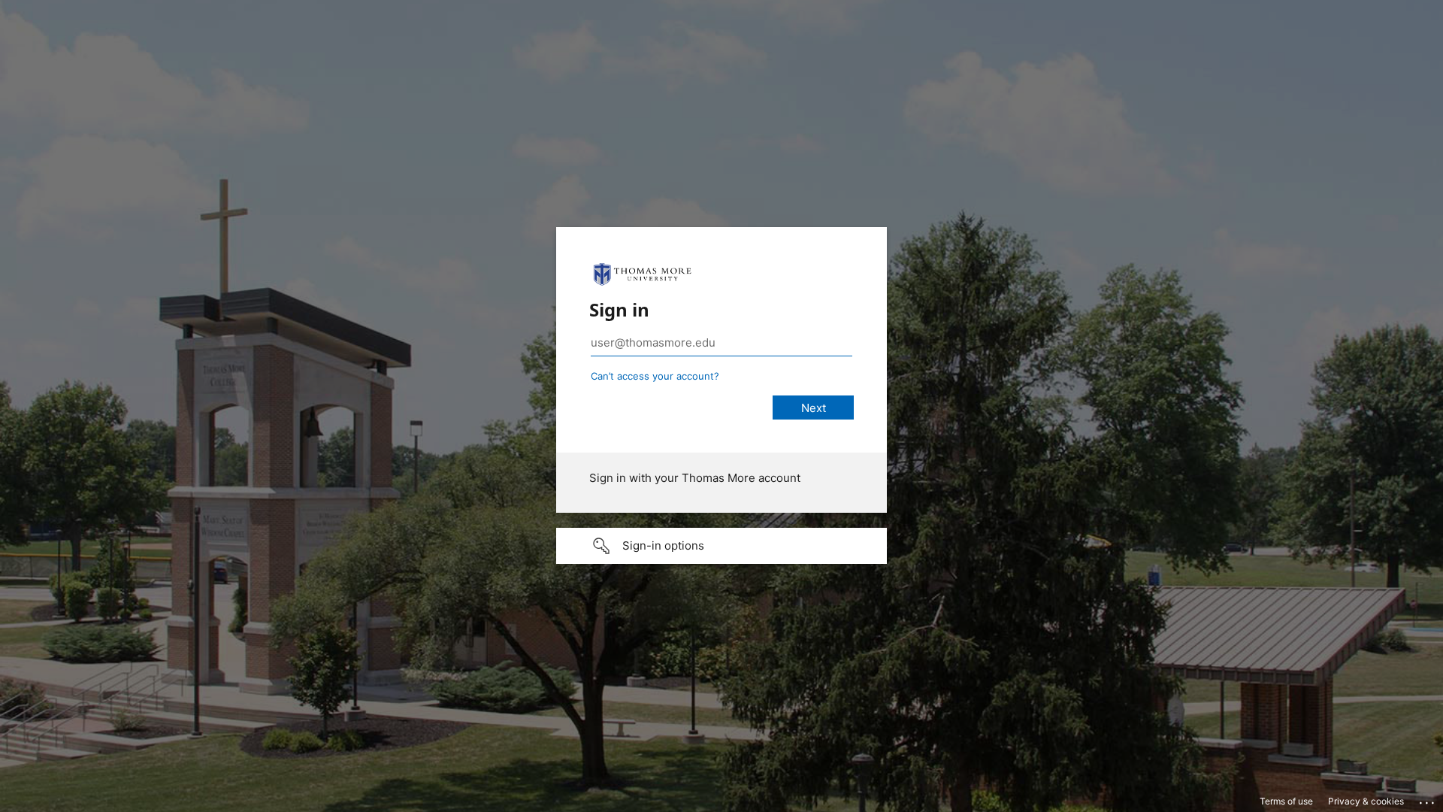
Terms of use (1286, 801)
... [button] (1428, 799)
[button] (721, 546)
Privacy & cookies (1366, 801)
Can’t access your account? (655, 376)
